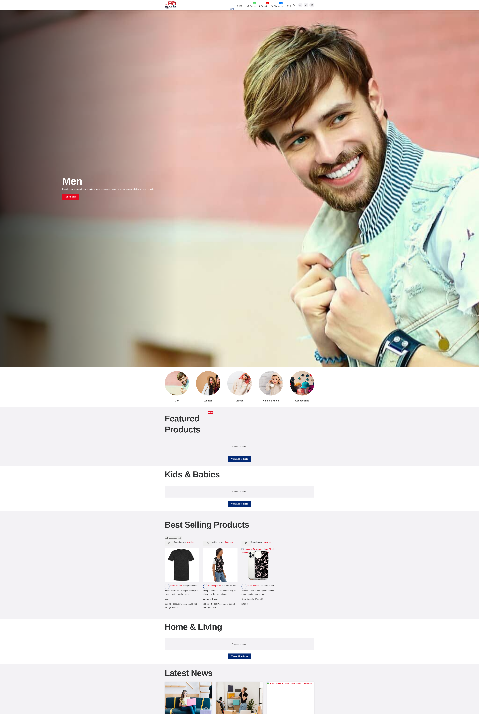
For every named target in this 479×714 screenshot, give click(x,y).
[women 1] (208, 383)
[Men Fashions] (177, 383)
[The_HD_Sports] (171, 5)
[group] (239, 188)
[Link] (300, 5)
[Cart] (311, 5)
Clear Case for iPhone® (252, 599)
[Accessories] (302, 383)
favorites (190, 542)
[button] (294, 5)
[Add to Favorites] (169, 543)
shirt (166, 599)
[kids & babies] (271, 383)
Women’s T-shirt (210, 599)
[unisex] (239, 383)
